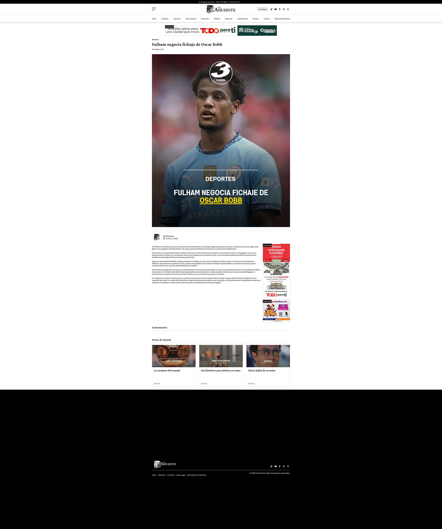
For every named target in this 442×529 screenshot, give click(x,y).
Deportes (228, 19)
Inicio (154, 19)
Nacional (176, 19)
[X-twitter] (288, 9)
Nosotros (162, 475)
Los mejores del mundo (167, 370)
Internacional (191, 19)
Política (217, 19)
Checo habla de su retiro (261, 370)
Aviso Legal (180, 475)
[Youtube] (275, 9)
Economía (205, 19)
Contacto (171, 475)
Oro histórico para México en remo (220, 370)
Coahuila (165, 19)
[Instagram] (284, 9)
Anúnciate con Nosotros (196, 475)
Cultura (267, 19)
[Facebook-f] (280, 9)
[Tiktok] (271, 9)
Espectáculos (242, 19)
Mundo (256, 19)
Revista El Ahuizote (282, 19)
